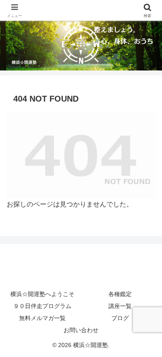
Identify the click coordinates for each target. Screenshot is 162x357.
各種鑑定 (120, 294)
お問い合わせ (81, 330)
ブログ (120, 318)
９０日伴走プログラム (42, 306)
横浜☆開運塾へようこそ (42, 294)
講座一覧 (120, 306)
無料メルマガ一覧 (42, 318)
